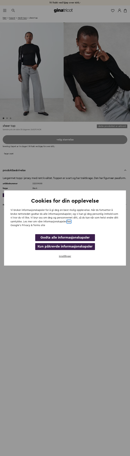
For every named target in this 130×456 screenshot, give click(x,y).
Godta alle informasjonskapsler (65, 237)
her (69, 221)
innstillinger (65, 256)
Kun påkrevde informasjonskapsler (65, 246)
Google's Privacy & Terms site (27, 225)
